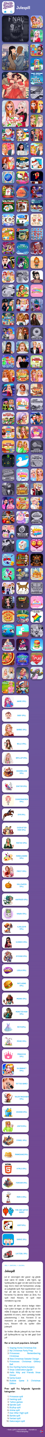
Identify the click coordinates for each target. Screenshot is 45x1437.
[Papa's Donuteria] (36, 333)
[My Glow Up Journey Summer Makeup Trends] (22, 418)
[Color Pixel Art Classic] (36, 616)
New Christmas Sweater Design (24, 1358)
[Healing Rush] (8, 574)
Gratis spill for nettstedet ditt (17, 1430)
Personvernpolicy (22, 1431)
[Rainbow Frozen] (8, 361)
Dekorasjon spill (17, 1421)
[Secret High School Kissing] (8, 645)
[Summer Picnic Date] (8, 687)
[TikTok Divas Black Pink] (8, 503)
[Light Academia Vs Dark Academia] (22, 333)
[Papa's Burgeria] (8, 418)
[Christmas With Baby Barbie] (22, 135)
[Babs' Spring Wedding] (8, 673)
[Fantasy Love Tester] (22, 616)
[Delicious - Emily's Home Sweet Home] (22, 290)
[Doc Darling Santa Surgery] (8, 135)
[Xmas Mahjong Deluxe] (22, 234)
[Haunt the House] (8, 290)
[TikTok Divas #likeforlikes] (8, 347)
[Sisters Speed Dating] (8, 588)
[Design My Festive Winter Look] (36, 135)
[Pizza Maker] (8, 659)
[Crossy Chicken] (22, 545)
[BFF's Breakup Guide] (22, 305)
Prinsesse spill (16, 1396)
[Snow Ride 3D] (36, 92)
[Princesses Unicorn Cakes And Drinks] (36, 290)
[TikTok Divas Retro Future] (8, 333)
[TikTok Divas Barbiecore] (22, 446)
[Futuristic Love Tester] (22, 659)
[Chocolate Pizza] (36, 390)
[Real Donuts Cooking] (22, 404)
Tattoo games (16, 1402)
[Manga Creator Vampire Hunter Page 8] (8, 545)
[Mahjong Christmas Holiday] (8, 220)
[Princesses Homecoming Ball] (22, 432)
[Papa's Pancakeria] (36, 404)
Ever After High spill (19, 1413)
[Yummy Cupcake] (8, 432)
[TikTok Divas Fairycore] (36, 319)
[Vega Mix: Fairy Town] (36, 50)
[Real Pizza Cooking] (22, 375)
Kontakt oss (33, 1430)
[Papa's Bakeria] (36, 517)
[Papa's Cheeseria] (36, 588)
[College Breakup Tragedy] (36, 375)
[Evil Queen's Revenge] (8, 262)
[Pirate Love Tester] (22, 489)
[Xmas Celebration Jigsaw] (22, 163)
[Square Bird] (22, 630)
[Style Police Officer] (8, 305)
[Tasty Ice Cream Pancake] (36, 574)
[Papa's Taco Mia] (8, 446)
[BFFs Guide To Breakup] (22, 319)
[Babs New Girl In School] (8, 390)
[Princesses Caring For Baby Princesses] (8, 531)
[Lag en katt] (22, 588)
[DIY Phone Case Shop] (22, 262)
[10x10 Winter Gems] (8, 248)
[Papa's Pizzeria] (36, 361)
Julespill (21, 1265)
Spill (6, 1265)
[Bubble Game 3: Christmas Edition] (8, 177)
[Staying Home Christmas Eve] (15, 113)
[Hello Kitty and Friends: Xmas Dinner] (22, 177)
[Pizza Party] (8, 616)
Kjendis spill (15, 1404)
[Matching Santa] (36, 234)
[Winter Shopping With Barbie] (36, 149)
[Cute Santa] (36, 248)
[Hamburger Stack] (36, 645)
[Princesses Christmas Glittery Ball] (36, 121)
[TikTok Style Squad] (36, 418)
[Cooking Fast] (8, 517)
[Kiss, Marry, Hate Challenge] (36, 489)
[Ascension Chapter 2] (36, 630)
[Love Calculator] (36, 602)
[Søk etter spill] (11, 12)
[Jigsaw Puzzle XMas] (22, 206)
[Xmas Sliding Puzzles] (36, 206)
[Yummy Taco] (22, 503)
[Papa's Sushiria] (22, 531)
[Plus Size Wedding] (22, 390)
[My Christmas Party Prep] (36, 36)
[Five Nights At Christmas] (15, 28)
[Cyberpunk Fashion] (8, 489)
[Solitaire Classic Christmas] (8, 206)
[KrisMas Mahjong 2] (36, 220)
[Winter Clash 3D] (36, 191)
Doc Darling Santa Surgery (22, 1367)
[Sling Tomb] (22, 602)
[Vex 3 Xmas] (22, 220)
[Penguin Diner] (36, 673)
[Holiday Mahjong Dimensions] (22, 248)
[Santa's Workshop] (15, 85)
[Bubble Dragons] (8, 319)
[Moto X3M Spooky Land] (22, 574)
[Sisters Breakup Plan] (36, 503)
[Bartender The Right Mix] (22, 560)
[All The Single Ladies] (15, 57)
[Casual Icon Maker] (36, 276)
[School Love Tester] (22, 475)
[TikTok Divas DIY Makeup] (8, 602)
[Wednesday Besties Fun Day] (22, 361)
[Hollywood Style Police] (22, 673)
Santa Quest (15, 1378)
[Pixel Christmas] (36, 64)
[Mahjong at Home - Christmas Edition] (8, 191)
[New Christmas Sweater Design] (36, 21)
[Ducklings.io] (22, 460)
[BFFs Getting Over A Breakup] (36, 475)
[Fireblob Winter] (22, 191)
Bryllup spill (15, 1407)
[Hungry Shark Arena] (8, 630)
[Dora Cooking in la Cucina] (22, 276)
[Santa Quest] (36, 163)
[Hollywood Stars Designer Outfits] (8, 404)
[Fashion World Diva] (36, 305)
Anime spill (15, 1410)
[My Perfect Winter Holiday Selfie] (22, 149)
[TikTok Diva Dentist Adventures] (22, 347)
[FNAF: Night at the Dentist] (36, 560)
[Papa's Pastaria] (36, 460)
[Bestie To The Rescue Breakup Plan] (8, 375)
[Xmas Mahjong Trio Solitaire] (36, 78)
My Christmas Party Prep (21, 1350)
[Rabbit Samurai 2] (8, 560)
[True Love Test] (36, 659)
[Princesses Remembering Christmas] (36, 106)
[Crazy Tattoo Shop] (36, 432)
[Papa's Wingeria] (36, 446)
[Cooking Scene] (22, 687)
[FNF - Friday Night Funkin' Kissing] (22, 645)
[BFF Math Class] (8, 276)
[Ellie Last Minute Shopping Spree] (8, 149)
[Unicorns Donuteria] (22, 517)
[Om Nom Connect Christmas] (8, 234)
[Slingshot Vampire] (8, 460)
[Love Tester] (36, 545)
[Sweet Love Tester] (36, 531)
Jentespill (13, 1265)
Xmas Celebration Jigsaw (21, 1369)
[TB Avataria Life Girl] (36, 262)
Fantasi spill (15, 1418)
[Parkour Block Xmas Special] (36, 177)
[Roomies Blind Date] (36, 347)
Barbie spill (15, 1415)
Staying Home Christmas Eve (23, 1347)
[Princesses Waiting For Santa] (8, 163)
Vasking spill (15, 1399)
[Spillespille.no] (5, 12)
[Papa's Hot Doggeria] (8, 475)
